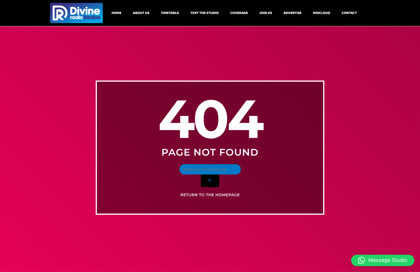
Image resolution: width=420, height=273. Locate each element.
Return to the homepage (210, 195)
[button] (382, 260)
